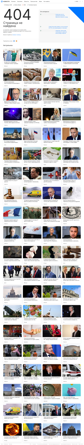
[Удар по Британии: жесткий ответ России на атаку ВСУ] (32, 137)
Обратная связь (74, 444)
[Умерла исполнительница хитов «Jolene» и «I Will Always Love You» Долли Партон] (71, 78)
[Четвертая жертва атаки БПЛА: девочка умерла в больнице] (32, 196)
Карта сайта (81, 444)
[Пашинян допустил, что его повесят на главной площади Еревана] (52, 353)
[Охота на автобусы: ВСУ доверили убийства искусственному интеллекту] (12, 235)
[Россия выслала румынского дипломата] (12, 294)
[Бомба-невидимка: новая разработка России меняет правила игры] (52, 314)
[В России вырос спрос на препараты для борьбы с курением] (71, 176)
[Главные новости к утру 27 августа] (12, 176)
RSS (30, 444)
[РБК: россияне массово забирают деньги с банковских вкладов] (71, 393)
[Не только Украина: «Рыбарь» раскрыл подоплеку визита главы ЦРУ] (12, 255)
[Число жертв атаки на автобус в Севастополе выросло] (32, 235)
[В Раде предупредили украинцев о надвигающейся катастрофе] (71, 58)
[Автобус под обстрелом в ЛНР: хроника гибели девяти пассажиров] (71, 373)
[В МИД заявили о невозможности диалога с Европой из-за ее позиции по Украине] (71, 432)
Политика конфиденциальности (54, 444)
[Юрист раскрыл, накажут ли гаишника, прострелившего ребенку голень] (71, 255)
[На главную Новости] (6, 1)
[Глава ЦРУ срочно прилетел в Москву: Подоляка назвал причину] (52, 275)
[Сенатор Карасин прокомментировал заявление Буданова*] (71, 235)
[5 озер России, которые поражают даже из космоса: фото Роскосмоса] (52, 255)
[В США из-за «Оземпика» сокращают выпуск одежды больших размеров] (12, 58)
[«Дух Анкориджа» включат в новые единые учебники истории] (32, 275)
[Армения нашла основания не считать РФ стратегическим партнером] (52, 196)
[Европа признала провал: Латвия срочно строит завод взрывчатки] (32, 156)
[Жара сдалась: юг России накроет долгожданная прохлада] (52, 216)
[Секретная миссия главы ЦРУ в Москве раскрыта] (32, 413)
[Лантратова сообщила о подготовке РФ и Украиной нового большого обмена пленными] (52, 235)
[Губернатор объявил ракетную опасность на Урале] (12, 373)
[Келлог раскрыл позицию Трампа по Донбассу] (71, 334)
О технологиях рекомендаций (42, 444)
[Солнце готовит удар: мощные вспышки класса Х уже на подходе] (12, 432)
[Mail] (2, 1)
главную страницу (16, 34)
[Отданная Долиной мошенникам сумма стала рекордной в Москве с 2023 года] (52, 117)
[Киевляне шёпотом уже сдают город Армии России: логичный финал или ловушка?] (32, 393)
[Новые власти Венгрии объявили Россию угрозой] (52, 373)
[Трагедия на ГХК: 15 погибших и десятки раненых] (52, 176)
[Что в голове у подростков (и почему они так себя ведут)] (32, 97)
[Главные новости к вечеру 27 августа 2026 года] (32, 216)
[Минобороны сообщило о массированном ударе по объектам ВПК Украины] (71, 117)
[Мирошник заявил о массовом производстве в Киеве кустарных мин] (71, 156)
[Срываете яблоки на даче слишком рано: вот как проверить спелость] (32, 314)
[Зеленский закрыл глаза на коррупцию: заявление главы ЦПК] (32, 432)
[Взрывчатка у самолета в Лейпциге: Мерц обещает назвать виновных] (12, 97)
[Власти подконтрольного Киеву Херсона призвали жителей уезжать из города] (12, 353)
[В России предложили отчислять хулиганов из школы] (12, 275)
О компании (6, 444)
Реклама (10, 444)
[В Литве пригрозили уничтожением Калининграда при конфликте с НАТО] (12, 78)
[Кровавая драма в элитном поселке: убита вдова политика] (12, 117)
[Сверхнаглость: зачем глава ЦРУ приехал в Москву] (52, 137)
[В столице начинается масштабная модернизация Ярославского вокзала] (12, 137)
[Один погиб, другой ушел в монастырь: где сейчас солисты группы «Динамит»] (71, 275)
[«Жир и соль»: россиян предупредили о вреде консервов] (52, 393)
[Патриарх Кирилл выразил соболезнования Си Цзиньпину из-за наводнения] (12, 156)
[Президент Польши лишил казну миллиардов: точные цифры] (71, 137)
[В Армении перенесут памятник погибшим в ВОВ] (12, 393)
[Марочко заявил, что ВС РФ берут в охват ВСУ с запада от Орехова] (32, 373)
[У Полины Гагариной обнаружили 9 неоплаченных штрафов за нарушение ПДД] (71, 314)
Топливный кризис (32, 4)
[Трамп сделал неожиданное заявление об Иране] (52, 413)
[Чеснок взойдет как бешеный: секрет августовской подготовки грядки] (32, 255)
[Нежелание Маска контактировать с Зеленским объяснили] (32, 176)
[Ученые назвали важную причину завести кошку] (52, 97)
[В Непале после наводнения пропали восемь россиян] (32, 353)
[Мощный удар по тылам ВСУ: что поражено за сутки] (12, 334)
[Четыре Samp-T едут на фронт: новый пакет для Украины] (12, 314)
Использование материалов (66, 444)
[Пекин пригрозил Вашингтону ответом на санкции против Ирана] (71, 353)
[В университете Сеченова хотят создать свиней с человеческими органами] (32, 78)
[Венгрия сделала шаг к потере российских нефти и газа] (71, 294)
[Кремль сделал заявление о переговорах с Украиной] (52, 78)
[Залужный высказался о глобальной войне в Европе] (52, 58)
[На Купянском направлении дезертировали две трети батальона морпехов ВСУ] (71, 413)
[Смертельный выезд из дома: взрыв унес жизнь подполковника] (12, 413)
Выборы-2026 (8, 4)
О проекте (34, 444)
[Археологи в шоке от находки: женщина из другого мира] (52, 156)
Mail (2, 444)
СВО (25, 4)
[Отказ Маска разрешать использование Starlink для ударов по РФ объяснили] (32, 294)
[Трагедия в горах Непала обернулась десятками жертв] (52, 294)
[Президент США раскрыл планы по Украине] (71, 97)
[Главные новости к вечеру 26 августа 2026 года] (52, 432)
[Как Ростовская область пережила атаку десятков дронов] (71, 196)
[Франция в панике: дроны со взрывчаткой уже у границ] (12, 216)
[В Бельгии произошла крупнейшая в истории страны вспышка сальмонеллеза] (32, 334)
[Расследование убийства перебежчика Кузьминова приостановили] (12, 196)
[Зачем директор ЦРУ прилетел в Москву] (71, 216)
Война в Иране (17, 4)
